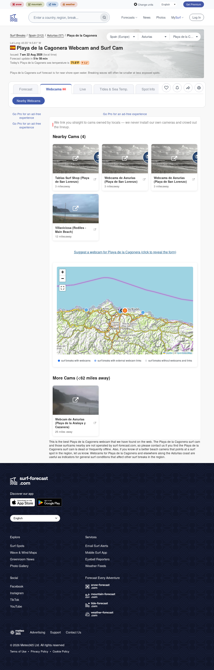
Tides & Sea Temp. (114, 89)
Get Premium (193, 4)
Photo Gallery (19, 565)
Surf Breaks (17, 35)
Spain (36, 35)
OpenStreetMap (184, 352)
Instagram (17, 593)
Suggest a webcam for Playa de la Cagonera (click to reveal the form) (125, 252)
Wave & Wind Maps (23, 552)
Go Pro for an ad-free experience (27, 116)
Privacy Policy (39, 651)
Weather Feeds (95, 565)
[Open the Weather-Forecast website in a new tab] (69, 4)
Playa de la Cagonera (82, 35)
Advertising (37, 632)
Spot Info (148, 89)
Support (55, 632)
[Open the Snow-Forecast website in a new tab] (17, 4)
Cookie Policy (61, 651)
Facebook (16, 586)
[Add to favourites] (166, 87)
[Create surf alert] (177, 87)
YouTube (16, 606)
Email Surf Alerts (96, 545)
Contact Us (73, 632)
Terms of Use (18, 651)
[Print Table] (199, 87)
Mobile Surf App (96, 552)
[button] (92, 308)
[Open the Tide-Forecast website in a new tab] (52, 4)
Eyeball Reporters (97, 559)
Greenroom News (22, 559)
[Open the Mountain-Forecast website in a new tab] (35, 4)
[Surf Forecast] (14, 17)
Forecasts (128, 17)
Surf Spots (17, 545)
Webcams (54, 89)
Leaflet (169, 352)
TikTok (14, 599)
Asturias (55, 35)
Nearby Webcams (28, 101)
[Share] (188, 87)
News (146, 17)
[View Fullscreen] (62, 288)
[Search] (104, 17)
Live (83, 89)
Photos (161, 17)
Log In (196, 17)
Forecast (25, 89)
